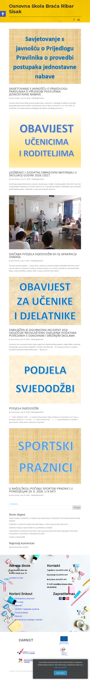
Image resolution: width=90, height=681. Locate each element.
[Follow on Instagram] (67, 598)
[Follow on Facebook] (60, 598)
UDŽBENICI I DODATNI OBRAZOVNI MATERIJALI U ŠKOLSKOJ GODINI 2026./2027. (43, 173)
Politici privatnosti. (60, 667)
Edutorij (18, 616)
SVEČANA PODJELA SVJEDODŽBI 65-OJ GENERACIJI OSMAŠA (43, 255)
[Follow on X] (64, 598)
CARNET (18, 606)
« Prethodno (13, 504)
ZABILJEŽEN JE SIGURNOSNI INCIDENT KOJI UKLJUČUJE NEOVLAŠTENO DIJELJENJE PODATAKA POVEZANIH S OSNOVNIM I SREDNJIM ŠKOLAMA (42, 333)
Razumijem (60, 673)
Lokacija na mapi (16, 578)
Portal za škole (21, 613)
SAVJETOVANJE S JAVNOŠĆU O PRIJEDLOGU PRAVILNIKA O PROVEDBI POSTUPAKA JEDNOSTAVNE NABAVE (38, 91)
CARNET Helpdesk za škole (27, 609)
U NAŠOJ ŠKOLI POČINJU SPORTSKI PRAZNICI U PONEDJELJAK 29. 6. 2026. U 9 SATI (41, 489)
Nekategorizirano (38, 98)
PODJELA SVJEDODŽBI (24, 408)
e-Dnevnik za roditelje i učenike (28, 620)
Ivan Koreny (15, 98)
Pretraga (77, 508)
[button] (3, 14)
